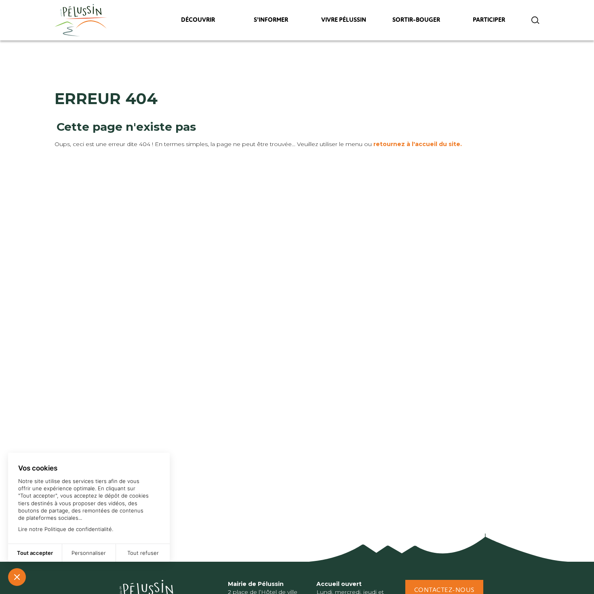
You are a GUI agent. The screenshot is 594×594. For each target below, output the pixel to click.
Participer (489, 22)
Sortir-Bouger (416, 22)
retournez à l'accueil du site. (417, 144)
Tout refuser (143, 553)
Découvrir (198, 22)
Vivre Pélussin (343, 22)
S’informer (270, 22)
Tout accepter (35, 553)
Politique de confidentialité (78, 529)
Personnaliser (89, 553)
